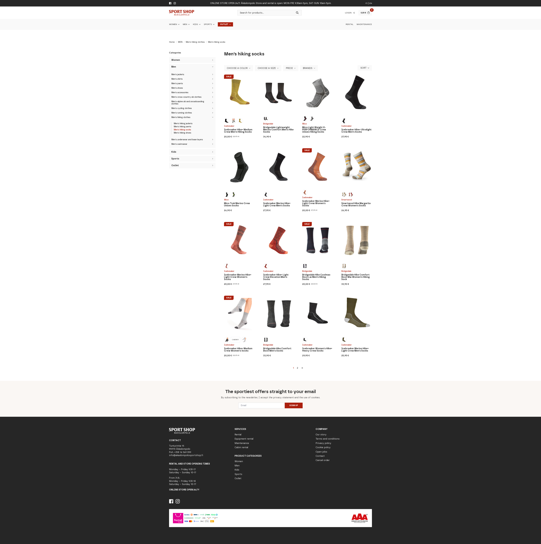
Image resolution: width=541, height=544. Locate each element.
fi (367, 3)
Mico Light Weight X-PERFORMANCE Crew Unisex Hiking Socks (314, 129)
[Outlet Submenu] (229, 24)
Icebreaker (229, 126)
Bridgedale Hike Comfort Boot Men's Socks (277, 349)
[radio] (226, 120)
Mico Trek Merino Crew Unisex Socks (237, 204)
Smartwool (346, 200)
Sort (363, 68)
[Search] (297, 13)
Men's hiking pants (182, 126)
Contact (320, 456)
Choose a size (267, 68)
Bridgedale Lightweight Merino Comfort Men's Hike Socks (278, 129)
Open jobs (321, 451)
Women (173, 24)
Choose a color (237, 68)
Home (172, 42)
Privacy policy (323, 443)
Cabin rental (241, 447)
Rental (349, 24)
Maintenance (364, 24)
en (370, 3)
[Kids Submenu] (199, 24)
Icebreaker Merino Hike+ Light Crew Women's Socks (316, 203)
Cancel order (323, 460)
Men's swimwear (179, 144)
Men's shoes (177, 88)
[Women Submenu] (178, 24)
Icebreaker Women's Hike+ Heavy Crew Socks (317, 349)
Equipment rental (244, 438)
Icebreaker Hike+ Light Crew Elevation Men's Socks (276, 277)
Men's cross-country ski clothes (186, 97)
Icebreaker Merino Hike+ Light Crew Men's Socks (277, 204)
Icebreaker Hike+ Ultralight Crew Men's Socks (356, 131)
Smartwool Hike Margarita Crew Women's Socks (356, 204)
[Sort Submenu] (369, 68)
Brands (307, 68)
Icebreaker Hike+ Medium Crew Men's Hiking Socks (238, 131)
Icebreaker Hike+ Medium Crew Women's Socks (238, 349)
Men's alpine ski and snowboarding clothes (187, 102)
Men (185, 24)
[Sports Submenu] (213, 24)
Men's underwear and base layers (187, 139)
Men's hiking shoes (182, 133)
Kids (195, 24)
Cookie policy (323, 447)
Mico (304, 124)
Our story (321, 434)
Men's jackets (177, 74)
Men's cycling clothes (181, 108)
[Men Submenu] (188, 24)
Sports (208, 24)
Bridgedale (268, 124)
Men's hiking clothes (195, 42)
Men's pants (177, 83)
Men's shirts (177, 79)
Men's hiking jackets (183, 123)
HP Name (169, 383)
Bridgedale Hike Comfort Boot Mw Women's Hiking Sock (355, 277)
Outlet (224, 24)
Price (289, 68)
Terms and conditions (328, 438)
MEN (180, 42)
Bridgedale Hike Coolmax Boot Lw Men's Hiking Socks (316, 277)
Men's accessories (179, 92)
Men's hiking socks (182, 130)
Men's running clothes (181, 113)
